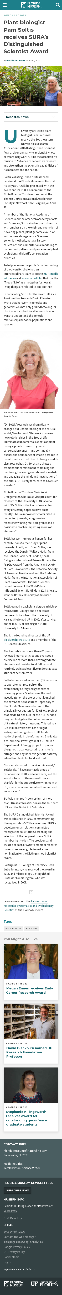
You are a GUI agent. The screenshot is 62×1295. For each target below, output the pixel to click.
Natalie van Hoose (15, 60)
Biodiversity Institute (17, 640)
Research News (17, 117)
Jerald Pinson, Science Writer (22, 1168)
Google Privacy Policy (17, 1247)
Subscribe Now (17, 1190)
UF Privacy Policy (14, 1252)
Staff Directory (13, 1218)
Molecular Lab (13, 928)
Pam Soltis (31, 928)
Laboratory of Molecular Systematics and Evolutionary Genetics (29, 905)
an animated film (32, 278)
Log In (7, 1262)
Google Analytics (32, 1242)
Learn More (10, 1210)
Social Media (11, 1257)
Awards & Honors (15, 15)
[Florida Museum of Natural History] (17, 1284)
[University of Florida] (44, 1284)
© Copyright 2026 (14, 1232)
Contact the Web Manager (19, 1237)
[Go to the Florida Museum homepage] (31, 5)
